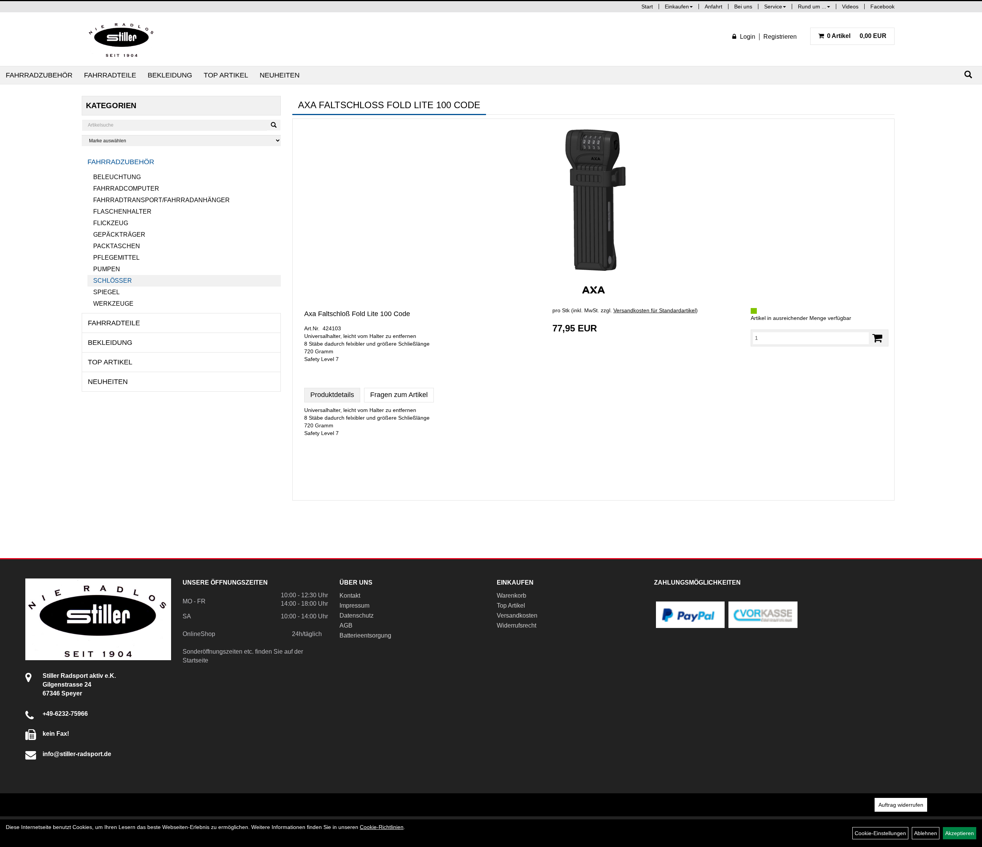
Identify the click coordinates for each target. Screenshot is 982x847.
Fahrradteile (110, 75)
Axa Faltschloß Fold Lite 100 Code (357, 314)
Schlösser (112, 280)
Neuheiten (280, 75)
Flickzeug (110, 223)
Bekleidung (170, 75)
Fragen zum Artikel (399, 395)
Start (647, 6)
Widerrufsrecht (516, 625)
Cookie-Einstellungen (880, 833)
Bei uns (743, 6)
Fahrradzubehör (39, 75)
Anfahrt (713, 6)
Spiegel (106, 292)
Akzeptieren (959, 833)
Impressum (354, 605)
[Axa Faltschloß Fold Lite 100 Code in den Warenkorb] (877, 338)
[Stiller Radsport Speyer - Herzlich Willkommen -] (121, 39)
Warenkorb (511, 595)
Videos (850, 6)
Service (773, 6)
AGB (346, 625)
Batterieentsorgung (365, 635)
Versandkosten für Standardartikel (654, 310)
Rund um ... (812, 6)
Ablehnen (925, 833)
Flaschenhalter (122, 211)
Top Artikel (226, 75)
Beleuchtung (117, 177)
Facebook (882, 6)
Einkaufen (677, 6)
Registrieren (780, 36)
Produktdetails (332, 395)
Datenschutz (356, 615)
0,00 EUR (856, 36)
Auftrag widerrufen (900, 805)
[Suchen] (968, 74)
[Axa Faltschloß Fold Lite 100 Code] (593, 201)
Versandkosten (517, 615)
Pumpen (106, 269)
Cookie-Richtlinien (382, 827)
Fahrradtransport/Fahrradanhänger (161, 200)
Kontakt (349, 595)
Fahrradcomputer (126, 188)
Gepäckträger (119, 234)
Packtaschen (116, 246)
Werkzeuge (113, 303)
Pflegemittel (116, 257)
